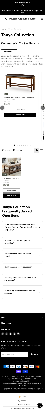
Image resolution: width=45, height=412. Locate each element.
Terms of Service (30, 379)
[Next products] (43, 108)
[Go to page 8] (27, 145)
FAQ (8, 379)
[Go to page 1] (14, 145)
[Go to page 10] (30, 145)
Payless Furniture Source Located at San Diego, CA (21, 383)
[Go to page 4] (19, 145)
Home (3, 29)
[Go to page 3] (17, 145)
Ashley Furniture (9, 99)
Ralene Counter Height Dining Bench (19, 97)
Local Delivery (36, 376)
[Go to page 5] (21, 145)
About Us (5, 376)
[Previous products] (2, 108)
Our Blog (22, 386)
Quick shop (20, 110)
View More (8, 52)
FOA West (6, 180)
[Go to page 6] (23, 145)
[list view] (41, 150)
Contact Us (14, 376)
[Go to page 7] (25, 145)
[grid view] (36, 150)
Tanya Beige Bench (11, 178)
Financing (24, 376)
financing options (21, 272)
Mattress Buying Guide (21, 381)
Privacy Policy (17, 379)
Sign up (34, 354)
